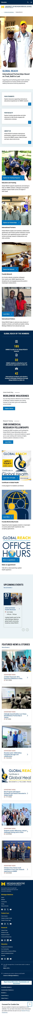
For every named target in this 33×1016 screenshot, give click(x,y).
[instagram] (5, 910)
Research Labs (4, 932)
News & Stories (4, 906)
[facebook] (2, 910)
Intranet (3, 955)
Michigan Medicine (7, 894)
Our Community (5, 949)
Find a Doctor (4, 916)
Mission (3, 899)
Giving (2, 903)
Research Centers (5, 934)
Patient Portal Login (6, 920)
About (2, 897)
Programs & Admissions (7, 947)
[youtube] (10, 910)
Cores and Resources (6, 936)
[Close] (29, 1004)
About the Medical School (7, 953)
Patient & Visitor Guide (6, 918)
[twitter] (8, 910)
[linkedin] (8, 940)
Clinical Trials (4, 930)
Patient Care (5, 913)
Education (4, 944)
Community (4, 901)
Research (4, 927)
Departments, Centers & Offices (8, 951)
